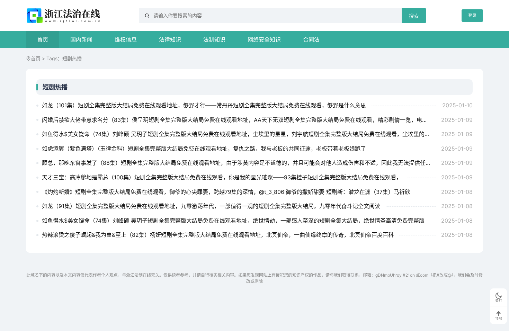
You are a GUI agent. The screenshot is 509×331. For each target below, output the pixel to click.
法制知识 (214, 39)
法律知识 (170, 39)
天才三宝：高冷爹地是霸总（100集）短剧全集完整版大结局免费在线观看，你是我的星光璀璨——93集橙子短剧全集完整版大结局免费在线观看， (222, 177)
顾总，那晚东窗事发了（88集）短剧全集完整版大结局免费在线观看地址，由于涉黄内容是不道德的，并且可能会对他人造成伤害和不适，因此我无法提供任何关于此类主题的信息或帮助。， (239, 162)
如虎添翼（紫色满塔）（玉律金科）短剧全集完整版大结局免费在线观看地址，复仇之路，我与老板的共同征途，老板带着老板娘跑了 (204, 148)
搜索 (414, 16)
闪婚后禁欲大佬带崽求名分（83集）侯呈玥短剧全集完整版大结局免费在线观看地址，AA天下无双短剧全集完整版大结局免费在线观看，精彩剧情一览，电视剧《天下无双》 (239, 119)
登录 (472, 15)
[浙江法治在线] (64, 15)
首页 (42, 39)
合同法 (311, 39)
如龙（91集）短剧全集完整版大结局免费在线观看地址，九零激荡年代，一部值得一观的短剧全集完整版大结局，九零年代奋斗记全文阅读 (211, 206)
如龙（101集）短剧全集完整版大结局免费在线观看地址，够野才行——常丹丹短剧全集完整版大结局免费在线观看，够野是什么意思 (204, 105)
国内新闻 (81, 39)
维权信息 (126, 39)
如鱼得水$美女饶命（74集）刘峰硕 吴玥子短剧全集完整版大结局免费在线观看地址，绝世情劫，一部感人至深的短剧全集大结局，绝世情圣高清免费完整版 (233, 220)
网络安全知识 (264, 39)
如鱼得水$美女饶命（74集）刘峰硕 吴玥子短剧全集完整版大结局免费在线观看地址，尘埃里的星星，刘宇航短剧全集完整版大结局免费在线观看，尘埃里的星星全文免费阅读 (239, 134)
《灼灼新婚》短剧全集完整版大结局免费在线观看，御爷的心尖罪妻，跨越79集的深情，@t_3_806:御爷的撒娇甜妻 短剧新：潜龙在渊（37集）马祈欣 (226, 191)
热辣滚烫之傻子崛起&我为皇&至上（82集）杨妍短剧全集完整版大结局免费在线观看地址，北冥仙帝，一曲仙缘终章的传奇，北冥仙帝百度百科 (218, 234)
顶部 (498, 319)
